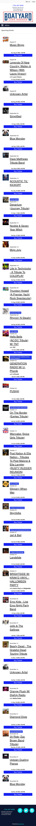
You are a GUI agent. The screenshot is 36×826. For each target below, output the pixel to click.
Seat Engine (21, 824)
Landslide (15, 557)
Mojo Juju (15, 250)
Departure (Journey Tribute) (20, 206)
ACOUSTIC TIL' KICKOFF (19, 183)
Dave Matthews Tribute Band (19, 160)
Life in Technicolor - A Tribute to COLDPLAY (20, 272)
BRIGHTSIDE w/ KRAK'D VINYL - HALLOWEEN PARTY (20, 579)
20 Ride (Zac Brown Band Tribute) (17, 740)
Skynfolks (15, 513)
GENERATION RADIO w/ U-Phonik (18, 367)
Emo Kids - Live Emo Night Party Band (19, 605)
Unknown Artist (19, 94)
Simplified (15, 116)
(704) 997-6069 (9, 809)
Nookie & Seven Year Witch (19, 227)
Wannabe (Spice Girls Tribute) (19, 435)
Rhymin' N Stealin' (20, 318)
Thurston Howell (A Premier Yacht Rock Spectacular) (20, 294)
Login (33, 1)
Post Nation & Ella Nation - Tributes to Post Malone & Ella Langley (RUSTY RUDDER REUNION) (21, 462)
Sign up (28, 1)
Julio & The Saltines (16, 627)
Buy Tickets (18, 55)
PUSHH (14, 391)
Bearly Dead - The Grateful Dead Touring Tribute (20, 649)
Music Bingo (17, 45)
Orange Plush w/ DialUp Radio (20, 693)
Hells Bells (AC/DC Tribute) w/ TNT (19, 340)
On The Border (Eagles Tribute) (19, 414)
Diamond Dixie (18, 717)
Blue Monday (17, 138)
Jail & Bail (15, 535)
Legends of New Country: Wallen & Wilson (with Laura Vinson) (20, 68)
